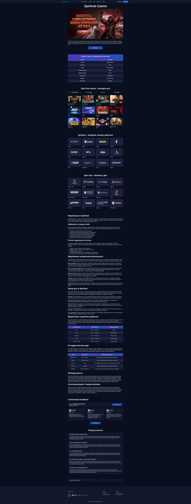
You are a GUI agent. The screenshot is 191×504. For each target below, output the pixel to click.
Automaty (116, 92)
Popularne (74, 92)
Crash (102, 92)
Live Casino (88, 92)
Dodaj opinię (117, 404)
